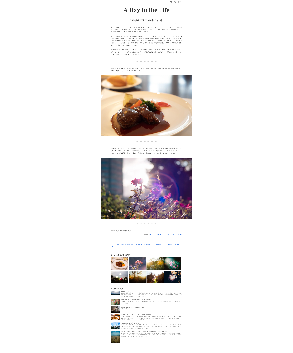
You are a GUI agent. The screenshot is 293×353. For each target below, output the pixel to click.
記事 (179, 2)
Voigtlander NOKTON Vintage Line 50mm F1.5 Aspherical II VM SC (167, 234)
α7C (150, 234)
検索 (171, 2)
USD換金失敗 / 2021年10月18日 (146, 20)
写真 (175, 2)
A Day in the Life (146, 10)
